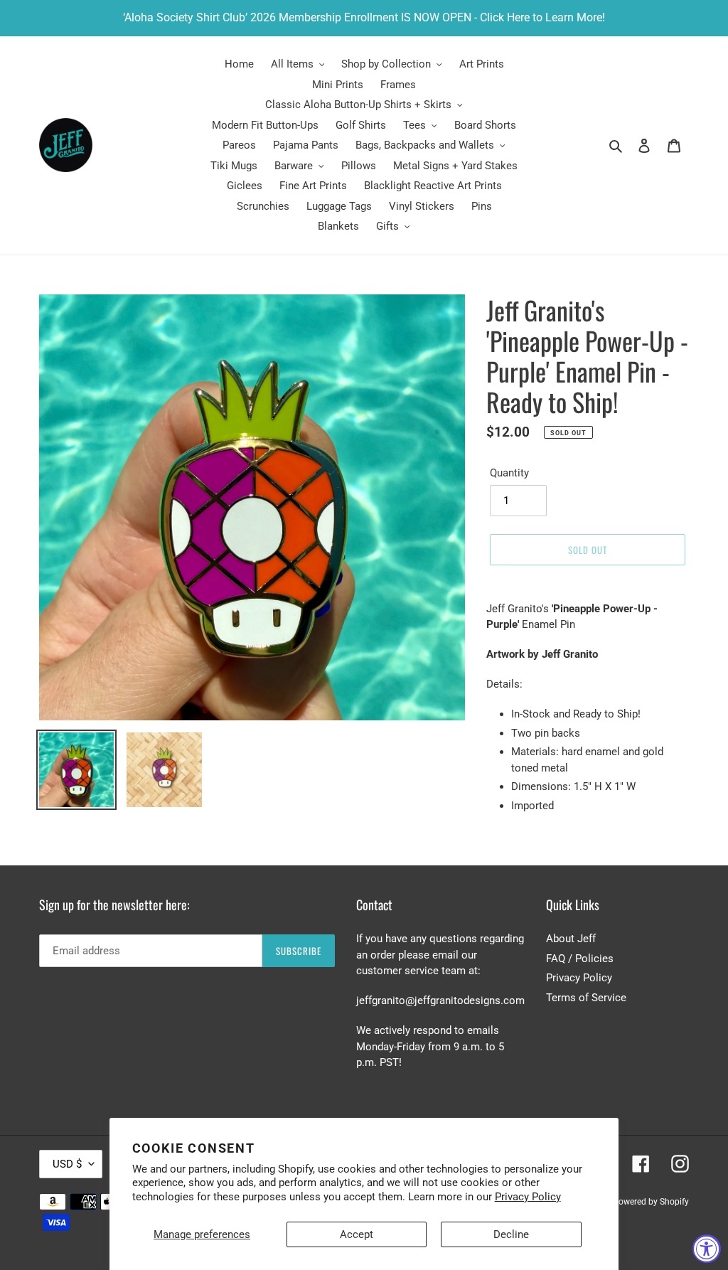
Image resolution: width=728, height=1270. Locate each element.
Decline (511, 1234)
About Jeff (571, 938)
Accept (356, 1234)
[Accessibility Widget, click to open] (706, 1248)
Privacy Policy (528, 1196)
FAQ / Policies (580, 958)
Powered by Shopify (651, 1202)
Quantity (509, 472)
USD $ (67, 1164)
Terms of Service (586, 997)
